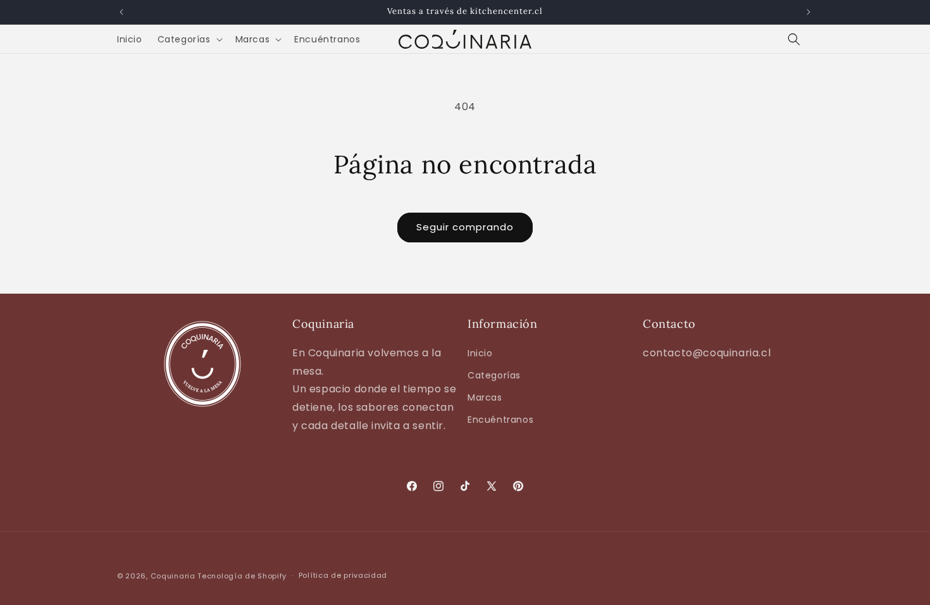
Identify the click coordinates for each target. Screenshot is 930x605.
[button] (189, 39)
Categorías (494, 375)
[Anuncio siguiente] (808, 12)
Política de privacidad (343, 575)
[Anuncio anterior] (121, 12)
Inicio (480, 353)
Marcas (485, 397)
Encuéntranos (500, 419)
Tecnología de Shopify (242, 576)
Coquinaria (173, 576)
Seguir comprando (465, 227)
